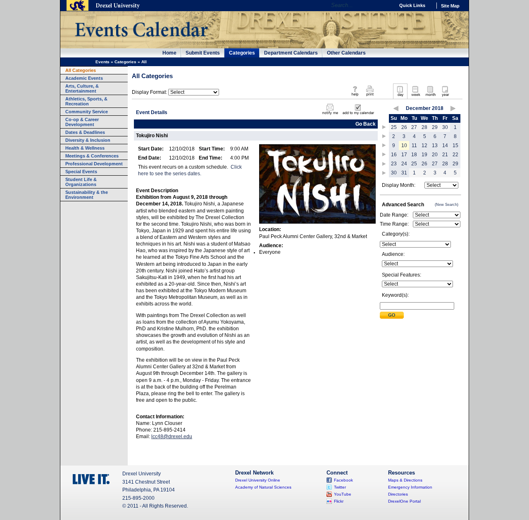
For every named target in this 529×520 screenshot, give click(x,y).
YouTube (342, 494)
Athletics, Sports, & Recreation (86, 101)
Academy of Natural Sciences (263, 487)
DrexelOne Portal (404, 501)
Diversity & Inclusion (87, 140)
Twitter (340, 487)
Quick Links (412, 5)
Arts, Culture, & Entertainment (82, 88)
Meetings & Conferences (92, 155)
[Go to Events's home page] (141, 40)
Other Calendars (346, 52)
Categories (242, 52)
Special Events (81, 171)
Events (102, 62)
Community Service (86, 111)
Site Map (450, 5)
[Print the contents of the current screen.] (369, 96)
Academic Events (84, 78)
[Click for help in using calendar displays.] (355, 96)
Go (386, 5)
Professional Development (94, 163)
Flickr (338, 501)
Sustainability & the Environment (86, 195)
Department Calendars (291, 52)
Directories (398, 494)
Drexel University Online (257, 480)
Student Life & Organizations (81, 182)
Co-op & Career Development (82, 122)
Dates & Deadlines (85, 132)
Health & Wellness (85, 148)
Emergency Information (410, 487)
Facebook (343, 480)
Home (169, 52)
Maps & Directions (405, 480)
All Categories (80, 70)
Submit (392, 315)
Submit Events (203, 52)
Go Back (365, 124)
